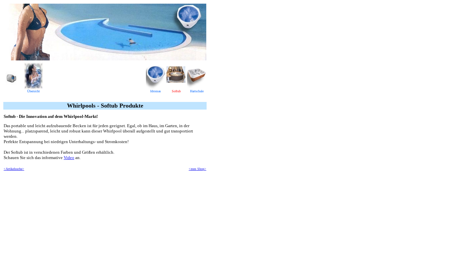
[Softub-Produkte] (176, 87)
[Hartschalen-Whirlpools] (196, 87)
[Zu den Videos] (11, 83)
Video (69, 157)
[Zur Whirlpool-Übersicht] (33, 87)
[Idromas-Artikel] (155, 87)
